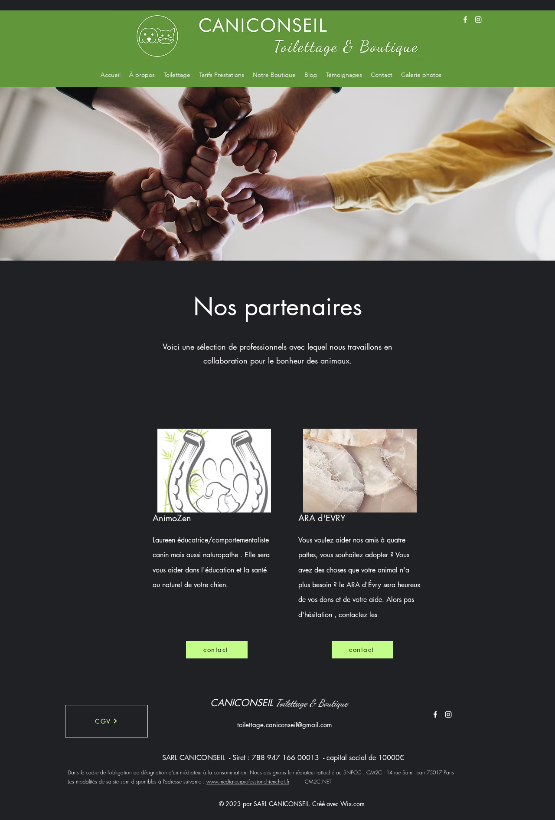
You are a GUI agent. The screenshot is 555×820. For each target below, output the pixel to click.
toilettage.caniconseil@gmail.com (284, 725)
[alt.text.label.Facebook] (465, 19)
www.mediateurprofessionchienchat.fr (247, 781)
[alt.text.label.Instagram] (478, 19)
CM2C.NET (310, 781)
